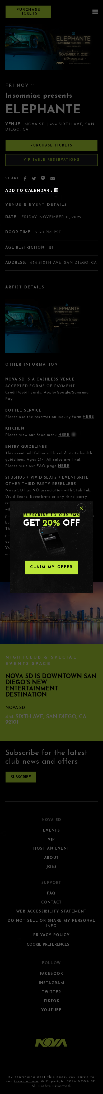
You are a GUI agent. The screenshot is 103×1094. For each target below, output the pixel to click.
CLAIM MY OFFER (51, 567)
